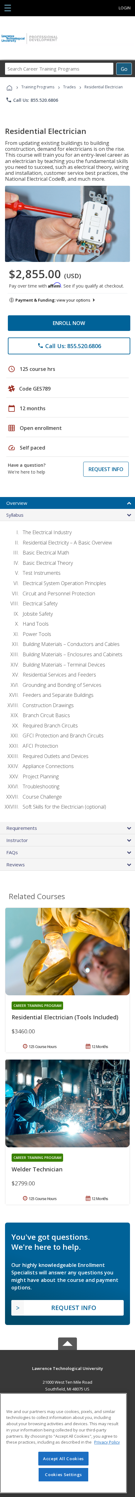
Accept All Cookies (63, 1458)
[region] (63, 1443)
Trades (69, 87)
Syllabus (15, 515)
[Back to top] (67, 1368)
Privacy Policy (107, 1442)
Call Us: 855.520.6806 (32, 100)
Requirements (21, 828)
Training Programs (37, 87)
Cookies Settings (63, 1474)
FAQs (12, 852)
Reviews (15, 864)
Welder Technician (37, 1169)
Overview (16, 503)
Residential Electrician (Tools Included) (65, 1017)
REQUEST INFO (106, 469)
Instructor (17, 840)
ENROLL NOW (69, 323)
